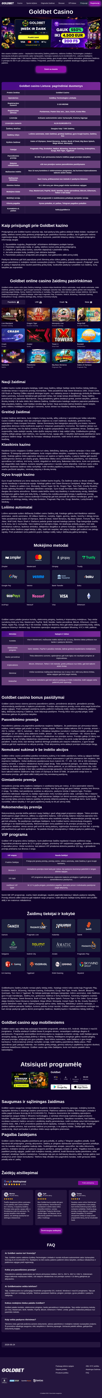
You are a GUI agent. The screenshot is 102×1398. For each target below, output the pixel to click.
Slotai (87, 302)
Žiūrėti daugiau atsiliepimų (51, 1230)
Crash (62, 302)
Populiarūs (12, 302)
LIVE (37, 302)
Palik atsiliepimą (88, 1183)
